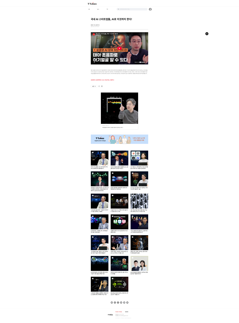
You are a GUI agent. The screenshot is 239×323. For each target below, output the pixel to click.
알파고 (112, 80)
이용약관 (126, 311)
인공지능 (107, 80)
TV (107, 9)
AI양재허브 (99, 80)
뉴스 (98, 9)
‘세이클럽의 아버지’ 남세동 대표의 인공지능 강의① (112, 127)
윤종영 (93, 80)
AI (103, 80)
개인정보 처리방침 (118, 311)
